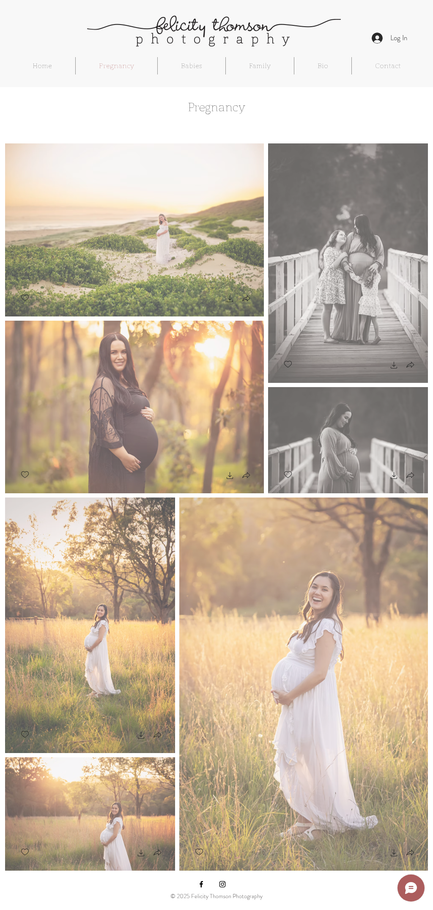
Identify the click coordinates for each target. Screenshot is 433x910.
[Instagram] (222, 884)
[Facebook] (201, 884)
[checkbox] (25, 298)
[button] (230, 299)
